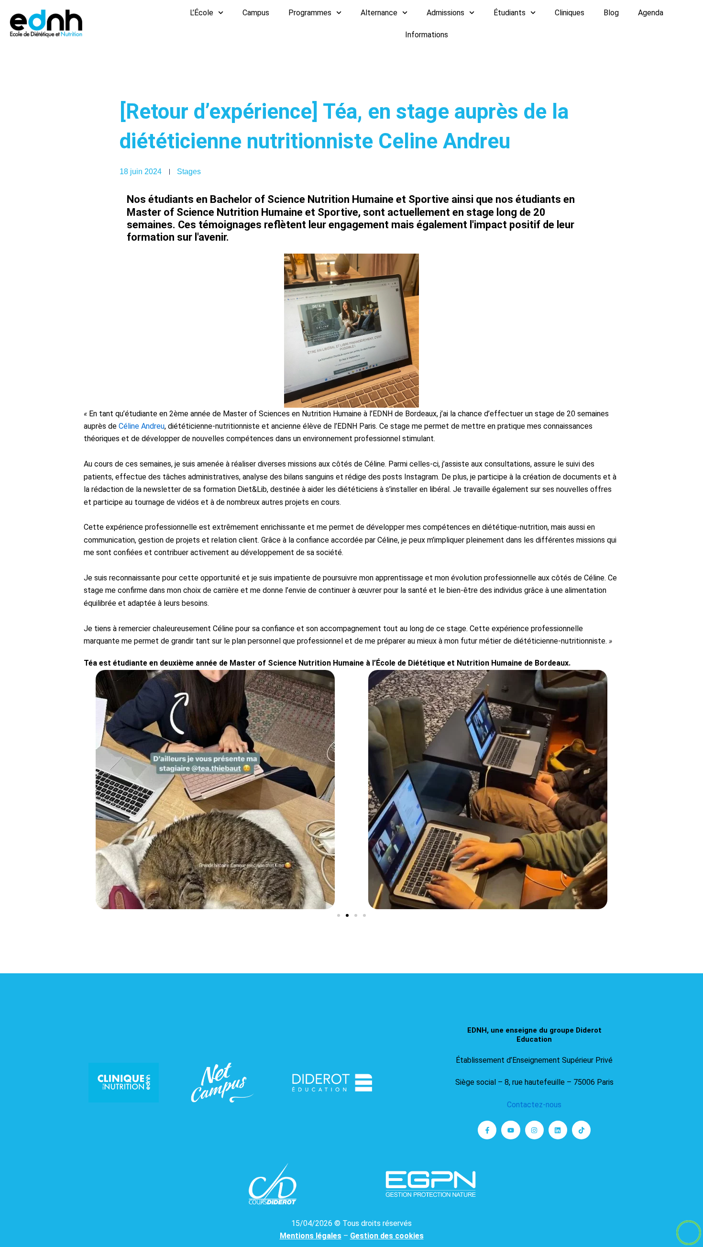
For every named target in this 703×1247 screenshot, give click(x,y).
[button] (338, 915)
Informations (426, 34)
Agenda (650, 12)
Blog (611, 12)
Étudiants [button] (510, 12)
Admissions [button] (445, 12)
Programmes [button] (309, 12)
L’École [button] (201, 12)
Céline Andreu (142, 426)
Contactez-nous (534, 1104)
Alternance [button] (379, 12)
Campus (255, 12)
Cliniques (569, 12)
